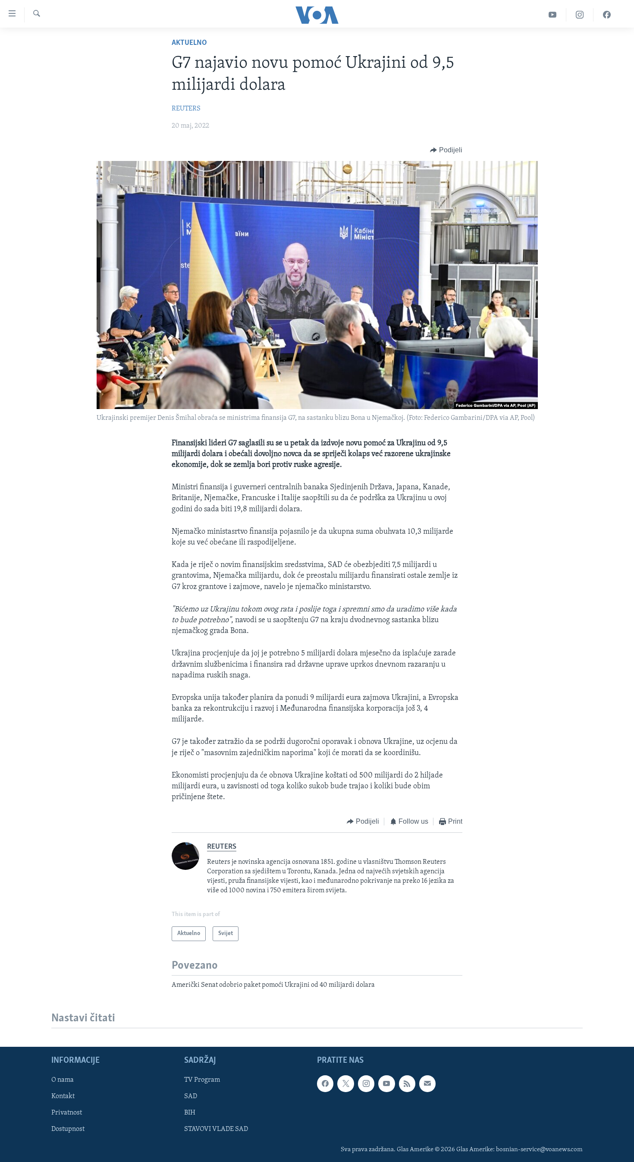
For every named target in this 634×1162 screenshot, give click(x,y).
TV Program (202, 1080)
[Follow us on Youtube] (386, 1083)
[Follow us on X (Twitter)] (345, 1083)
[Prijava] (427, 1083)
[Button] (446, 150)
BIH (189, 1112)
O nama (62, 1080)
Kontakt (63, 1096)
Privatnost (66, 1112)
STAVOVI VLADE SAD (216, 1129)
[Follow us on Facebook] (325, 1083)
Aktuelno (189, 43)
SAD (190, 1096)
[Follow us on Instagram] (366, 1083)
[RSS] (407, 1083)
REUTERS (186, 108)
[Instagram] (579, 15)
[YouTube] (552, 15)
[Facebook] (606, 15)
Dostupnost (68, 1129)
